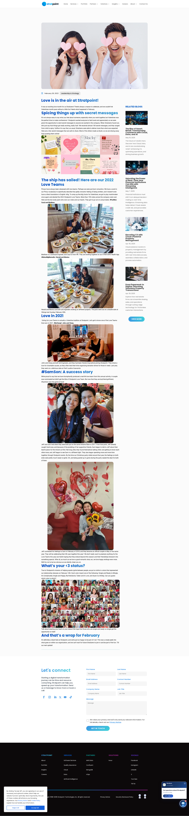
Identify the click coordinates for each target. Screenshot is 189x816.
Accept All (35, 808)
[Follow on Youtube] (65, 697)
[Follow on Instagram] (49, 697)
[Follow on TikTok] (70, 697)
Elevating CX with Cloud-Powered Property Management (134, 237)
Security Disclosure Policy (124, 797)
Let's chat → (168, 796)
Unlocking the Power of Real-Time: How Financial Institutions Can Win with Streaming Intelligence (136, 183)
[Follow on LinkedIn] (55, 697)
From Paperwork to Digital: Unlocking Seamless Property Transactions (135, 287)
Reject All (15, 808)
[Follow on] (60, 697)
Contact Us (143, 4)
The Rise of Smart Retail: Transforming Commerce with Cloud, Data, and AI (137, 131)
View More (136, 319)
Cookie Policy (35, 801)
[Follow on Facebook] (43, 697)
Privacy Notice (23, 801)
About (132, 4)
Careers (125, 4)
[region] (25, 799)
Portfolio (84, 4)
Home (66, 4)
